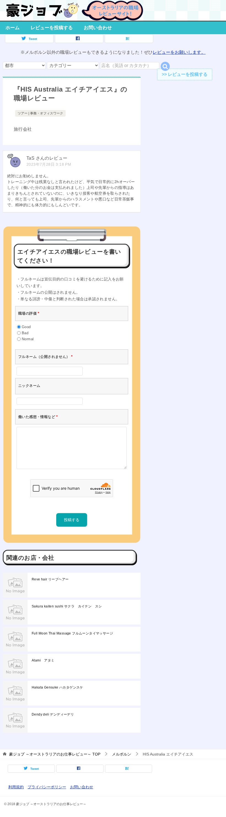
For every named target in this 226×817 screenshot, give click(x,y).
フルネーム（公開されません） (45, 357)
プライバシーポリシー (47, 787)
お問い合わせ (98, 27)
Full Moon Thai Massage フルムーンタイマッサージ (72, 633)
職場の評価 (28, 313)
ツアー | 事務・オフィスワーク (40, 113)
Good (26, 327)
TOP (54, 754)
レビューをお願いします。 (179, 52)
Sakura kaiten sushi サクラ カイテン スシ (67, 606)
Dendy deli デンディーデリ (53, 714)
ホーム (13, 27)
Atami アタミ (43, 660)
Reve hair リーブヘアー (50, 579)
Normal (28, 339)
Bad (25, 333)
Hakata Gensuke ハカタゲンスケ (57, 687)
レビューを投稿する (52, 27)
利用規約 (16, 787)
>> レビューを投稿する (185, 74)
